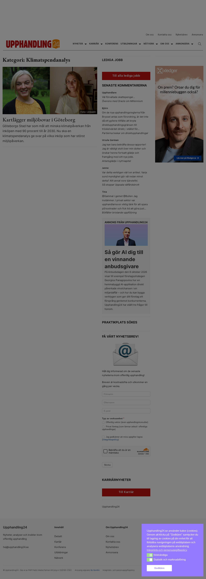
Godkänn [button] (159, 568)
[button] (185, 568)
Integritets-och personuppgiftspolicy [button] (167, 550)
